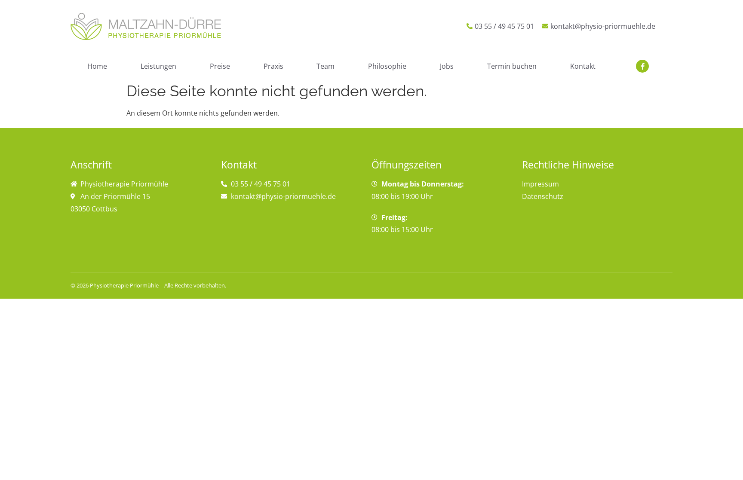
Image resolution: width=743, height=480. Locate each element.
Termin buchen (512, 66)
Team (325, 66)
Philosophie (387, 66)
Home (97, 66)
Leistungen (158, 66)
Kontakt (583, 66)
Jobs (447, 66)
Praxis (273, 66)
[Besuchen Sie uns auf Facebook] (642, 66)
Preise (220, 66)
